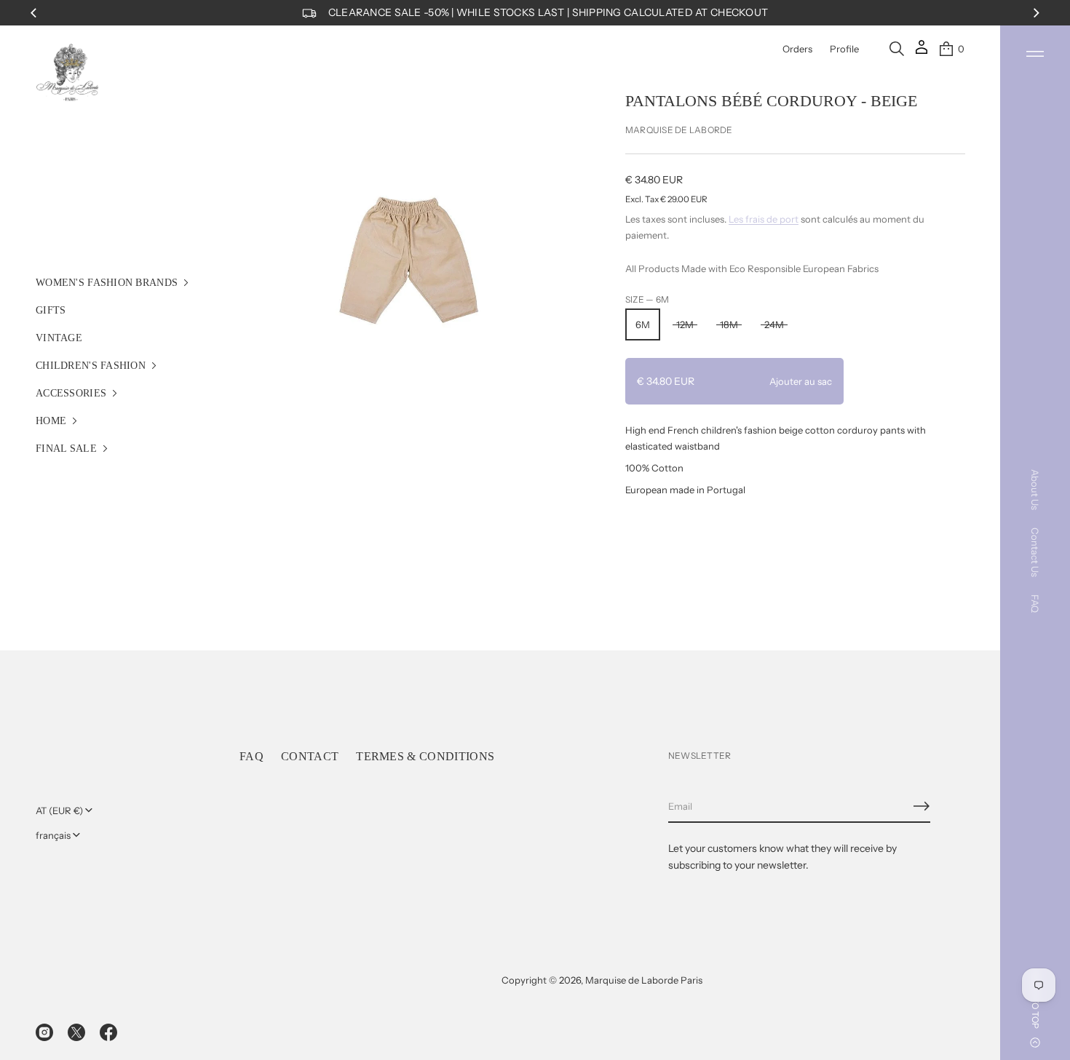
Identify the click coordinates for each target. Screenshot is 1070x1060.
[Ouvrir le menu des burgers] (1035, 54)
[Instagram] (44, 1032)
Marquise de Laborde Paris (643, 980)
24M (774, 324)
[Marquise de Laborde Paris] (68, 73)
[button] (897, 49)
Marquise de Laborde (679, 129)
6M (642, 324)
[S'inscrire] (921, 806)
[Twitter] (76, 1032)
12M (685, 324)
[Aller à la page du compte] (921, 52)
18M (729, 324)
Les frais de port (763, 219)
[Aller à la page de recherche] (897, 49)
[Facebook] (108, 1032)
